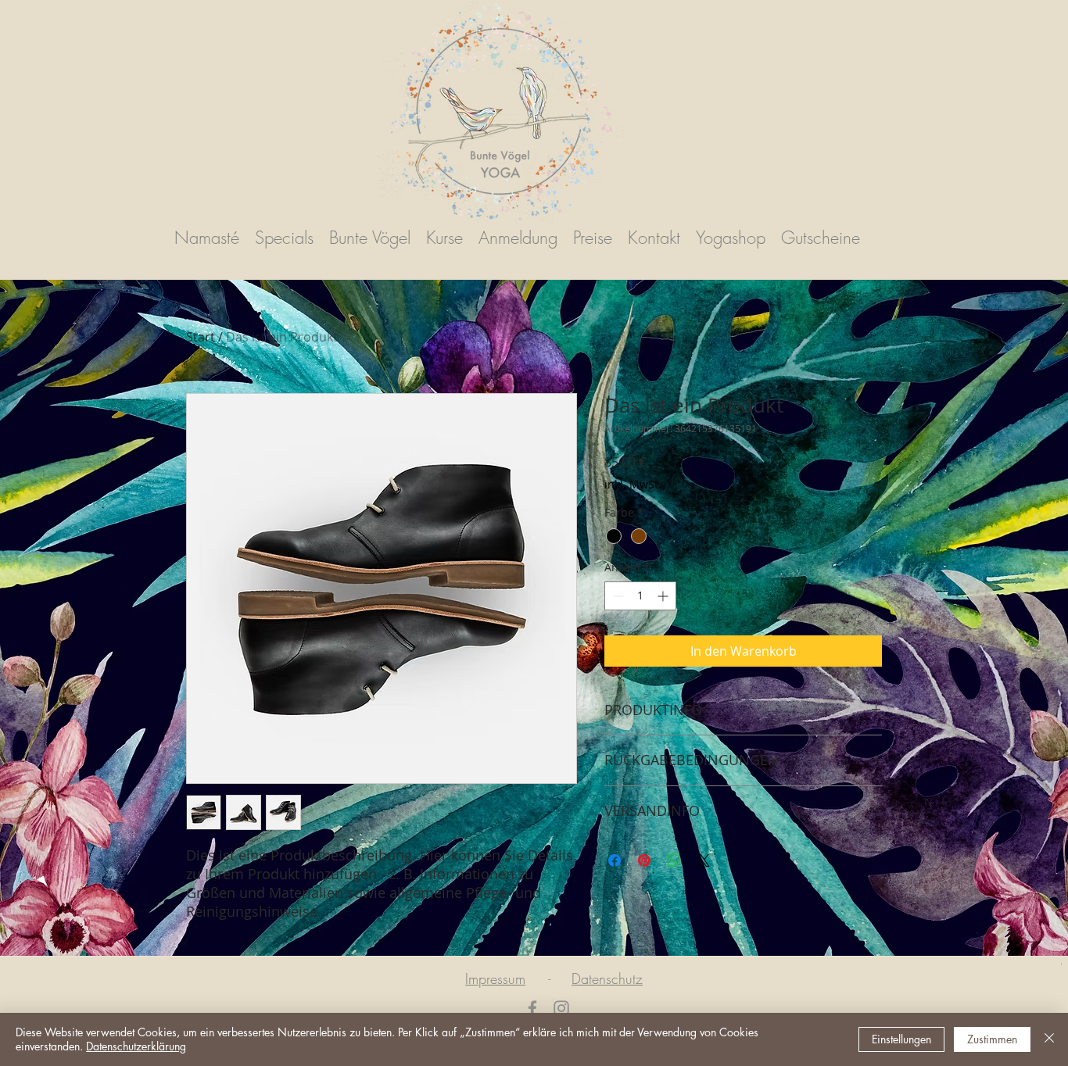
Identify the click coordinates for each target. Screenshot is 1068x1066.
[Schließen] (1049, 1039)
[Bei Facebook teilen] (614, 860)
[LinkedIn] (561, 1008)
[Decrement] (616, 596)
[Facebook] (532, 1008)
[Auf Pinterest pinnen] (644, 860)
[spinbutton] (640, 596)
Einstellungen (901, 1039)
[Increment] (664, 596)
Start (200, 336)
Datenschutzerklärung (136, 1046)
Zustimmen (992, 1039)
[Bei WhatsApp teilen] (674, 860)
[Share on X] (703, 860)
